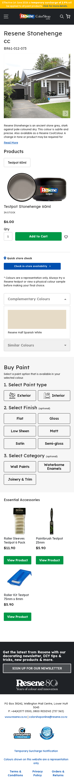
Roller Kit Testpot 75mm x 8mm (16, 597)
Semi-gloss (54, 443)
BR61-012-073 (15, 48)
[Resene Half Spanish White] (37, 319)
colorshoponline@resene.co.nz (48, 717)
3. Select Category (30, 455)
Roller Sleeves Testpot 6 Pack (14, 540)
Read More (11, 142)
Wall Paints (19, 466)
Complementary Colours (29, 299)
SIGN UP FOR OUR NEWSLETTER (37, 668)
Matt (54, 431)
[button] (65, 113)
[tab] (37, 299)
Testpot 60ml (17, 162)
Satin (20, 443)
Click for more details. (55, 6)
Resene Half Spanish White (25, 332)
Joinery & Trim (20, 479)
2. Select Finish (27, 407)
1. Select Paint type (25, 384)
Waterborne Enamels (54, 467)
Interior (58, 395)
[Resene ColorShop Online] (35, 17)
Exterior (24, 395)
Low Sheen (20, 431)
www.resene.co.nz (16, 717)
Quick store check (19, 258)
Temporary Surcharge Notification (36, 751)
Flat (20, 418)
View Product (17, 560)
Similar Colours (21, 345)
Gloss (54, 418)
